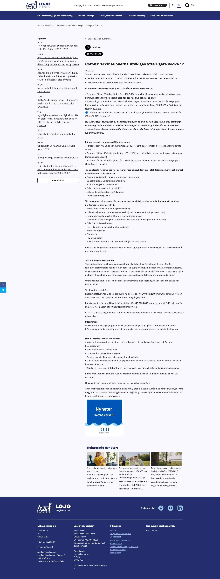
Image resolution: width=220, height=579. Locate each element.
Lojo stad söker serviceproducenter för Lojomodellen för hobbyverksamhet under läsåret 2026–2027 (57, 169)
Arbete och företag (136, 15)
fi (173, 5)
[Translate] (157, 5)
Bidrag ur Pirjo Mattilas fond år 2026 (57, 157)
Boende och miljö (86, 15)
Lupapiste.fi (116, 537)
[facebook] (160, 510)
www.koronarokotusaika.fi (170, 267)
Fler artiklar (58, 180)
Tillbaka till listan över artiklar (99, 39)
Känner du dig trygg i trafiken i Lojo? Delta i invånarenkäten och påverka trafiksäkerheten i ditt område (57, 76)
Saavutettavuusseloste (120, 540)
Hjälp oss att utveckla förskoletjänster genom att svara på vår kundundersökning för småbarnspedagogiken (58, 61)
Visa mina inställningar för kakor (124, 546)
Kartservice (94, 5)
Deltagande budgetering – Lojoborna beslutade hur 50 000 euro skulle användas (57, 103)
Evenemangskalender (112, 5)
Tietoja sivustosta (118, 549)
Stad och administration (161, 15)
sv (178, 5)
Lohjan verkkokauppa (120, 533)
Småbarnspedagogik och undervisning (54, 15)
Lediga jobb (80, 5)
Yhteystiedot (115, 552)
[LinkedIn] (180, 510)
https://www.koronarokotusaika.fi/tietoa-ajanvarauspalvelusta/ (143, 275)
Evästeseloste (116, 543)
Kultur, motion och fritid (110, 15)
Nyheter (48, 25)
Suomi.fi (92, 275)
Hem (39, 25)
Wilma (113, 530)
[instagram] (170, 510)
